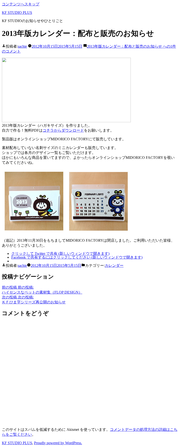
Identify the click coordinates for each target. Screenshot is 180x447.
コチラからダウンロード (63, 130)
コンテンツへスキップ (20, 4)
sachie (22, 46)
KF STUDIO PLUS (17, 13)
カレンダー (114, 265)
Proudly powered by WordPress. (58, 443)
